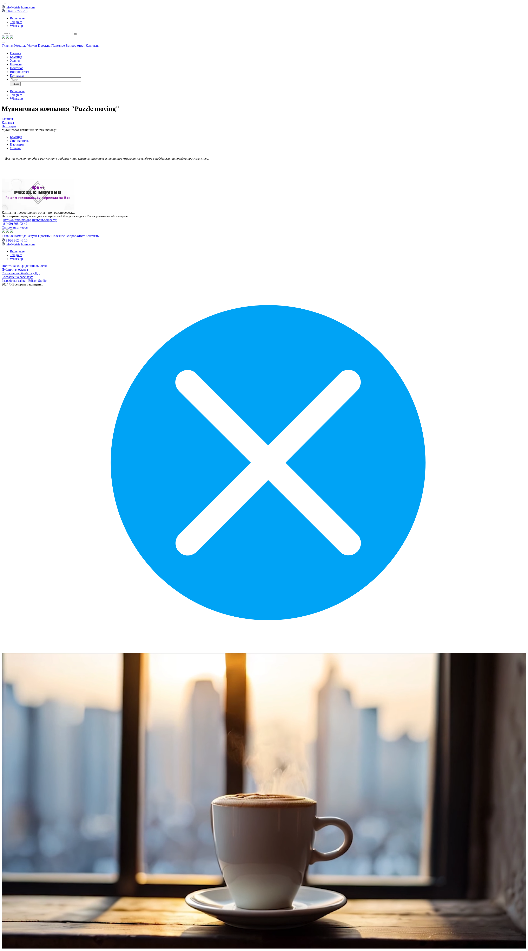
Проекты (44, 45)
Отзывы (15, 148)
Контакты (92, 45)
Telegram (16, 22)
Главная (7, 45)
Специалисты (19, 140)
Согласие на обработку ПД (21, 273)
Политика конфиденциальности (24, 266)
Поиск (15, 83)
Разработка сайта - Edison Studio (24, 280)
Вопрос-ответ (75, 45)
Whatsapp (16, 25)
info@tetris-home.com (20, 7)
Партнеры (17, 144)
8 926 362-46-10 (16, 11)
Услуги (32, 45)
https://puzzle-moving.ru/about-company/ (30, 220)
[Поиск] (75, 34)
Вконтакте (17, 18)
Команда (20, 45)
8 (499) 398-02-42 (15, 223)
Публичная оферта (15, 269)
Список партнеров (15, 227)
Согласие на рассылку (17, 277)
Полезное (58, 45)
